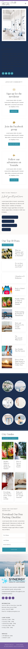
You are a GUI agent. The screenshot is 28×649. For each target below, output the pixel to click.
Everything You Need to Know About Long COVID (7, 496)
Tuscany (8, 393)
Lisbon (20, 427)
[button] (10, 438)
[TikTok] (9, 598)
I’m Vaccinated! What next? (18, 338)
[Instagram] (6, 598)
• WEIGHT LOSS (6, 637)
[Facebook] (3, 598)
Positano (7, 427)
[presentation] (7, 254)
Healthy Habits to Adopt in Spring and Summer (7, 465)
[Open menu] (25, 3)
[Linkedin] (13, 598)
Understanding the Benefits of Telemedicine (19, 313)
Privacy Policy (9, 644)
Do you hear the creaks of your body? (19, 265)
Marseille (20, 410)
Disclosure (19, 644)
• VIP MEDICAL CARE (7, 635)
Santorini (20, 393)
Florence (8, 410)
